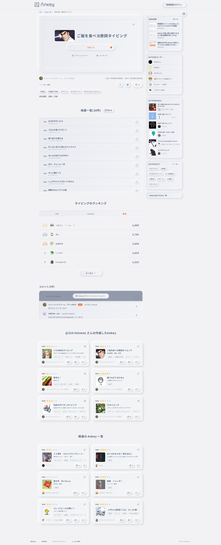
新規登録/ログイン (174, 4)
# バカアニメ (75, 91)
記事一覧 (175, 19)
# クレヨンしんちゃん (92, 91)
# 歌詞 (42, 91)
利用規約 (44, 541)
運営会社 (33, 541)
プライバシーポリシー (59, 541)
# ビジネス (153, 168)
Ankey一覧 (48, 12)
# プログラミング (156, 174)
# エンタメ (153, 184)
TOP (40, 12)
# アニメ (64, 91)
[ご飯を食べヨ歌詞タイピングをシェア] (127, 85)
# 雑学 (169, 179)
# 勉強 (163, 168)
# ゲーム (161, 179)
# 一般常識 (169, 174)
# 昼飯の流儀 (53, 91)
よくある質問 (76, 541)
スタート (91, 47)
